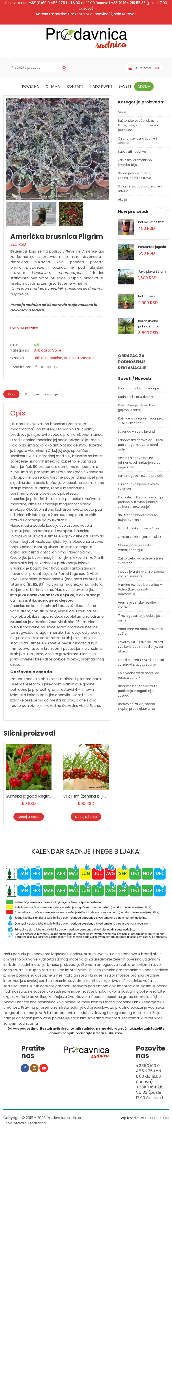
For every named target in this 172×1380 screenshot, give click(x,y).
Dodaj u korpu (28, 816)
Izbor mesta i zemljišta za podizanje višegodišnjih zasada (137, 691)
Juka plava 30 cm (152, 271)
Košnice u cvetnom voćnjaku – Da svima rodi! (140, 420)
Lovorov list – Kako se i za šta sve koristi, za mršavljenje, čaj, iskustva (141, 647)
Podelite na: (20, 367)
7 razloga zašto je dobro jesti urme (140, 618)
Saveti (125, 86)
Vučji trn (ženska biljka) (86, 796)
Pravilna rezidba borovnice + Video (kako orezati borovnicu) (140, 589)
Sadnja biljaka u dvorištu (136, 397)
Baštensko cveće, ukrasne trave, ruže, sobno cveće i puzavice (138, 125)
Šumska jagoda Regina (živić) (35, 796)
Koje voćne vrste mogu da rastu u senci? (138, 675)
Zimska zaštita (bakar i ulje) (139, 537)
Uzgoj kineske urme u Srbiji (138, 528)
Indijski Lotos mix (151, 222)
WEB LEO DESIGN (154, 1118)
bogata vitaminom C (32, 450)
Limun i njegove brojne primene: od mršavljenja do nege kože (139, 462)
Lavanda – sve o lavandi (136, 431)
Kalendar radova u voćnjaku (139, 388)
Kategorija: (19, 350)
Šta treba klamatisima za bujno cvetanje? (137, 517)
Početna (30, 86)
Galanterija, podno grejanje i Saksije (140, 188)
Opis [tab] (11, 394)
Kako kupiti (101, 86)
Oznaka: (17, 357)
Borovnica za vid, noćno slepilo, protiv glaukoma (136, 706)
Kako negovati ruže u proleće (140, 475)
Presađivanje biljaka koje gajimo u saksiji (136, 407)
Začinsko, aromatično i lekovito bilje (135, 162)
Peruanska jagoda (152, 247)
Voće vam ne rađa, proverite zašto (140, 631)
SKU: (14, 345)
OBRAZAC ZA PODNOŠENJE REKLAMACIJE (132, 361)
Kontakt (75, 86)
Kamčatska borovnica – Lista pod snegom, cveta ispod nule (140, 445)
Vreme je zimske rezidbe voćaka (137, 604)
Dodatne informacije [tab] (41, 394)
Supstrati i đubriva (132, 151)
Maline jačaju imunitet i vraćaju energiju (136, 547)
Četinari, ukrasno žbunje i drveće (137, 140)
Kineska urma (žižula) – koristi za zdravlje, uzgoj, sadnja (141, 662)
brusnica (54, 357)
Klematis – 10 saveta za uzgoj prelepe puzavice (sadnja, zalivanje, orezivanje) (140, 502)
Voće (122, 112)
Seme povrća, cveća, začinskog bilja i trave (134, 175)
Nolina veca (147, 296)
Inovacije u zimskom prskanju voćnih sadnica (141, 573)
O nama (53, 86)
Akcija (144, 86)
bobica (40, 357)
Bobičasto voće (47, 350)
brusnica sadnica (79, 357)
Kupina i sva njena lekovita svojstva (138, 486)
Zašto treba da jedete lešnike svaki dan (140, 560)
